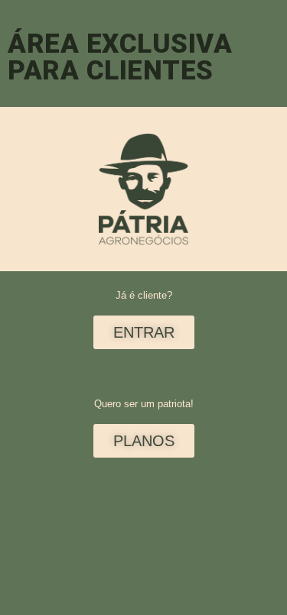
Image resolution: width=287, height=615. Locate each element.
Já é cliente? (144, 295)
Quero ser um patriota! (144, 403)
